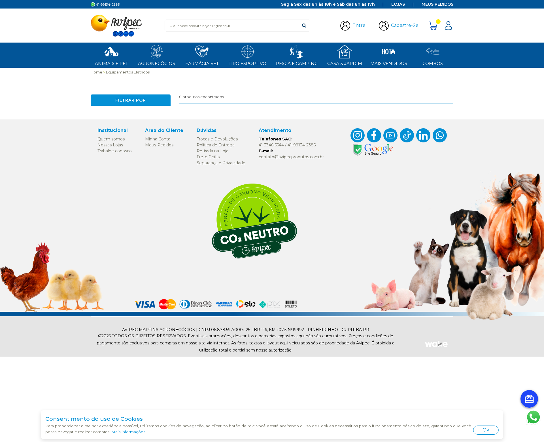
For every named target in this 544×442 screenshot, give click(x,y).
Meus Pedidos (437, 4)
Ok (486, 430)
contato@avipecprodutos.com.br (291, 156)
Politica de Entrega (216, 145)
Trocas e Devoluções (217, 139)
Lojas (398, 4)
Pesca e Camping (297, 63)
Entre (359, 25)
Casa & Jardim (344, 63)
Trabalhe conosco (114, 150)
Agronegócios (156, 63)
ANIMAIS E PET (111, 63)
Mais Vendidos (388, 63)
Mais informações (128, 432)
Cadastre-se (404, 25)
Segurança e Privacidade (221, 162)
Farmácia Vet (202, 63)
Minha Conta (157, 139)
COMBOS (432, 63)
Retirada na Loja (212, 150)
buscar (304, 25)
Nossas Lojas (110, 145)
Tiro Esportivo (247, 63)
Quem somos (111, 139)
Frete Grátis (208, 156)
